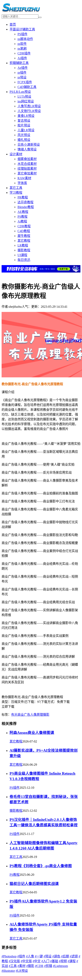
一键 (39, 956)
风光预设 (24, 135)
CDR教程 (24, 226)
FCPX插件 (25, 82)
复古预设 (24, 120)
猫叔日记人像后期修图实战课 (34, 884)
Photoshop (9, 956)
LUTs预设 (24, 96)
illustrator (8, 970)
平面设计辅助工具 (22, 29)
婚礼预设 (24, 139)
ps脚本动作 (25, 39)
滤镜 (74, 956)
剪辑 (48, 966)
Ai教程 (22, 221)
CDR (39, 966)
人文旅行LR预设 (29, 111)
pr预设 (22, 77)
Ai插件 (22, 58)
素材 (21, 966)
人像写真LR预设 (29, 106)
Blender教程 (26, 207)
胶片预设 (24, 125)
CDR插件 (24, 53)
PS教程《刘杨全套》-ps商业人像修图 (41, 866)
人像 (33, 714)
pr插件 (22, 72)
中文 (37, 961)
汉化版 (14, 961)
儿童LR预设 (26, 130)
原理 (40, 714)
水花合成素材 (27, 163)
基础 (54, 961)
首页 (13, 24)
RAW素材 (24, 178)
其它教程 (24, 240)
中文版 (26, 961)
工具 (13, 966)
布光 (14, 714)
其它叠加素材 (27, 173)
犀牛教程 (24, 235)
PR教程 (23, 197)
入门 (45, 961)
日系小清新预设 (29, 144)
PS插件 (22, 34)
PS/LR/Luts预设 (20, 91)
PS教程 (22, 216)
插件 (21, 956)
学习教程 (16, 192)
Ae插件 (23, 67)
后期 (65, 956)
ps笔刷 (22, 48)
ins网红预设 (26, 101)
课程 (72, 961)
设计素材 (16, 154)
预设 (48, 956)
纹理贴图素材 (27, 168)
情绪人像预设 (27, 149)
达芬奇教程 (25, 202)
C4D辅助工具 (27, 87)
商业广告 (24, 714)
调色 (56, 956)
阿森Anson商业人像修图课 (32, 732)
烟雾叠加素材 (27, 159)
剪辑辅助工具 (19, 63)
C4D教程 (24, 231)
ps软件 (22, 43)
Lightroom (60, 966)
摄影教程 (24, 250)
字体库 (22, 183)
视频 (63, 961)
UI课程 (22, 255)
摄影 (46, 714)
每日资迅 (24, 260)
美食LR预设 (26, 115)
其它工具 (16, 187)
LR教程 (23, 245)
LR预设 (22, 970)
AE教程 (23, 211)
